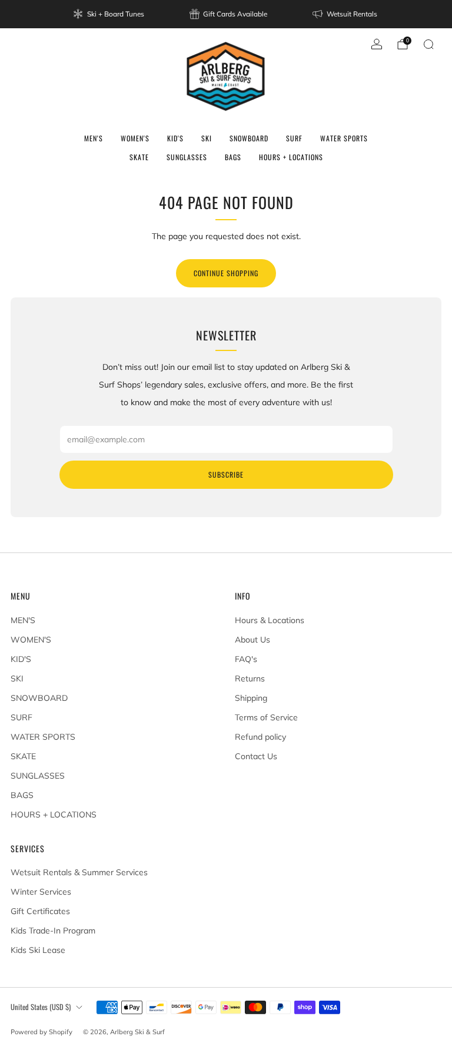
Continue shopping (226, 273)
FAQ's (246, 659)
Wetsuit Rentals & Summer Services (79, 872)
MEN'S (93, 138)
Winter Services (41, 891)
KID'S (175, 138)
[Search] (428, 44)
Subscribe (226, 474)
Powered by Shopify (41, 1032)
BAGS (233, 157)
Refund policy (260, 736)
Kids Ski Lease (38, 950)
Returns (250, 678)
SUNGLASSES (187, 157)
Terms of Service (266, 717)
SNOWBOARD (249, 138)
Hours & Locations (269, 620)
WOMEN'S (135, 138)
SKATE (139, 157)
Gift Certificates (40, 911)
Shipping (251, 698)
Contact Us (256, 756)
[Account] (377, 44)
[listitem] (109, 14)
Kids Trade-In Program (53, 930)
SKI (206, 138)
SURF (294, 138)
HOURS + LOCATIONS (291, 157)
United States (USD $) (41, 1006)
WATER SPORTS (344, 138)
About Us (252, 639)
